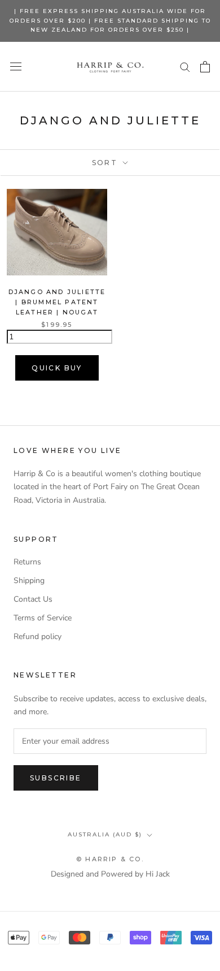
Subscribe (56, 778)
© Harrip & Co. (110, 859)
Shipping (29, 580)
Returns (27, 561)
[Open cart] (205, 66)
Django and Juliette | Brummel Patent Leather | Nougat (57, 302)
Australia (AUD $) (105, 834)
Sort (106, 162)
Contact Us (33, 599)
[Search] (185, 66)
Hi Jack (158, 874)
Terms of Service (43, 617)
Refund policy (37, 636)
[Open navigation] (15, 66)
